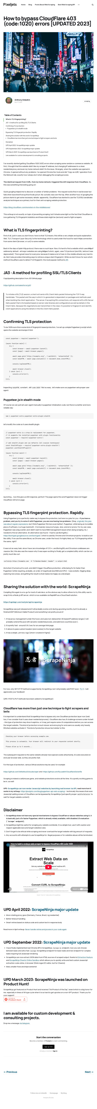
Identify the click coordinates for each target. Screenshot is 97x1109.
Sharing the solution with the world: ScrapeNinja (22, 136)
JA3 (66, 260)
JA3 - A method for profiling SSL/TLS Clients (21, 123)
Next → (89, 1072)
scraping (87, 101)
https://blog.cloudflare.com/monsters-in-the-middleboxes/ (27, 207)
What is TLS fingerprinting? (16, 119)
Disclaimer (9, 142)
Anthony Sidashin (22, 100)
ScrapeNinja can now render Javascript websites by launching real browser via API (42, 788)
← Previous (10, 1072)
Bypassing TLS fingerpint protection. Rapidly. (21, 132)
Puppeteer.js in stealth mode (17, 128)
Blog (30, 5)
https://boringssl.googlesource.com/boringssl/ (22, 535)
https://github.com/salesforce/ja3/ (17, 285)
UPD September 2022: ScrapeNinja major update (23, 149)
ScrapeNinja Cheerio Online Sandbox (24, 960)
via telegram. (25, 1023)
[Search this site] (92, 4)
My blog (64, 1093)
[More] (78, 4)
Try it (82, 689)
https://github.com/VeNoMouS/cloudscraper (21, 772)
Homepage (54, 1093)
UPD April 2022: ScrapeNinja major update (20, 145)
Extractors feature (85, 957)
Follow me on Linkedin (39, 1093)
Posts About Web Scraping (45, 5)
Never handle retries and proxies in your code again (46, 929)
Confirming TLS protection (15, 126)
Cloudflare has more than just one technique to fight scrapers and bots (32, 138)
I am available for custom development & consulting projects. (27, 155)
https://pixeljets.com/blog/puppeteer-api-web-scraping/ (43, 791)
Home (23, 5)
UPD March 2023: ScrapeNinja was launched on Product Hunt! (27, 152)
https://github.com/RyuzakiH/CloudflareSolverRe (62, 772)
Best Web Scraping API (66, 5)
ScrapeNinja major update (55, 909)
